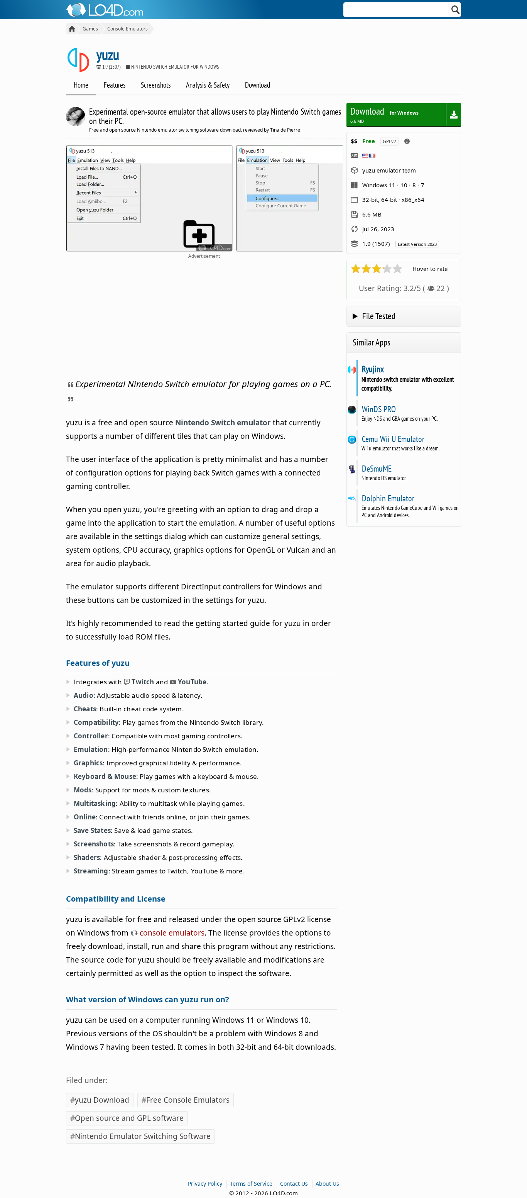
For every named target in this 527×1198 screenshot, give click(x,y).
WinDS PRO (378, 409)
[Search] (455, 9)
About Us (327, 1183)
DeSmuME (376, 468)
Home (81, 85)
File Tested (378, 315)
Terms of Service (251, 1183)
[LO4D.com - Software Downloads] (71, 28)
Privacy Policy (205, 1183)
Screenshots (156, 85)
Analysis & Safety (208, 85)
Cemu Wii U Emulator (392, 438)
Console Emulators (127, 28)
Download (257, 85)
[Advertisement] (204, 317)
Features (114, 85)
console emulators (171, 933)
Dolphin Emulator (387, 498)
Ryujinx (372, 369)
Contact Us (294, 1183)
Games (90, 28)
